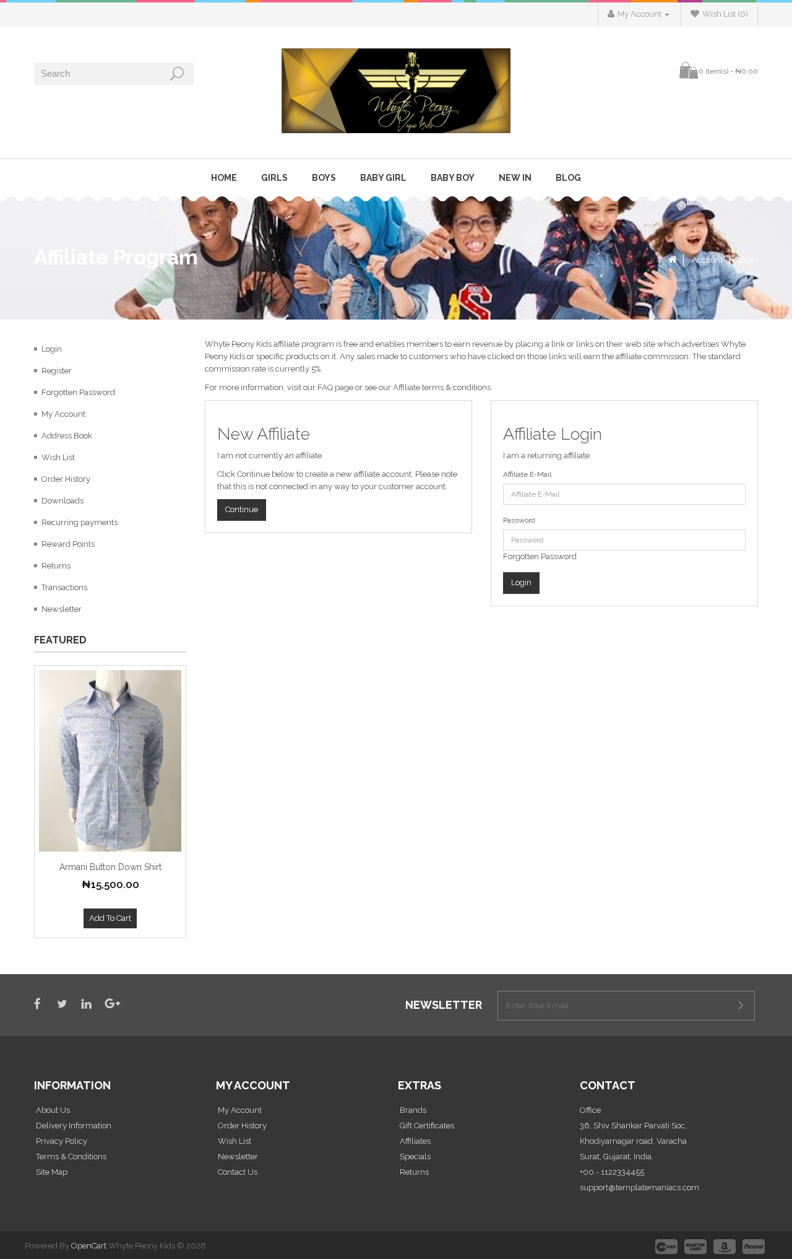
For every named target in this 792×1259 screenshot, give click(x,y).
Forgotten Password (78, 392)
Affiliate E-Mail (527, 474)
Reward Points (68, 544)
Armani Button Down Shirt (110, 867)
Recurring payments (79, 522)
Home (224, 178)
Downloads (62, 500)
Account (707, 259)
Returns (56, 565)
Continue (241, 509)
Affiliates (415, 1141)
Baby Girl (383, 178)
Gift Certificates (427, 1125)
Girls (274, 178)
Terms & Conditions (71, 1156)
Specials (415, 1156)
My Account (63, 414)
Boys (324, 178)
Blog (568, 178)
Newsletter (61, 609)
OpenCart (88, 1245)
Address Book (66, 435)
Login (748, 259)
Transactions (64, 587)
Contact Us (237, 1172)
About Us (53, 1110)
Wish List (58, 457)
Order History (65, 479)
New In (515, 178)
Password (519, 520)
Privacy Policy (61, 1141)
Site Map (51, 1172)
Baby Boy (453, 178)
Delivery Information (73, 1125)
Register (56, 370)
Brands (413, 1110)
